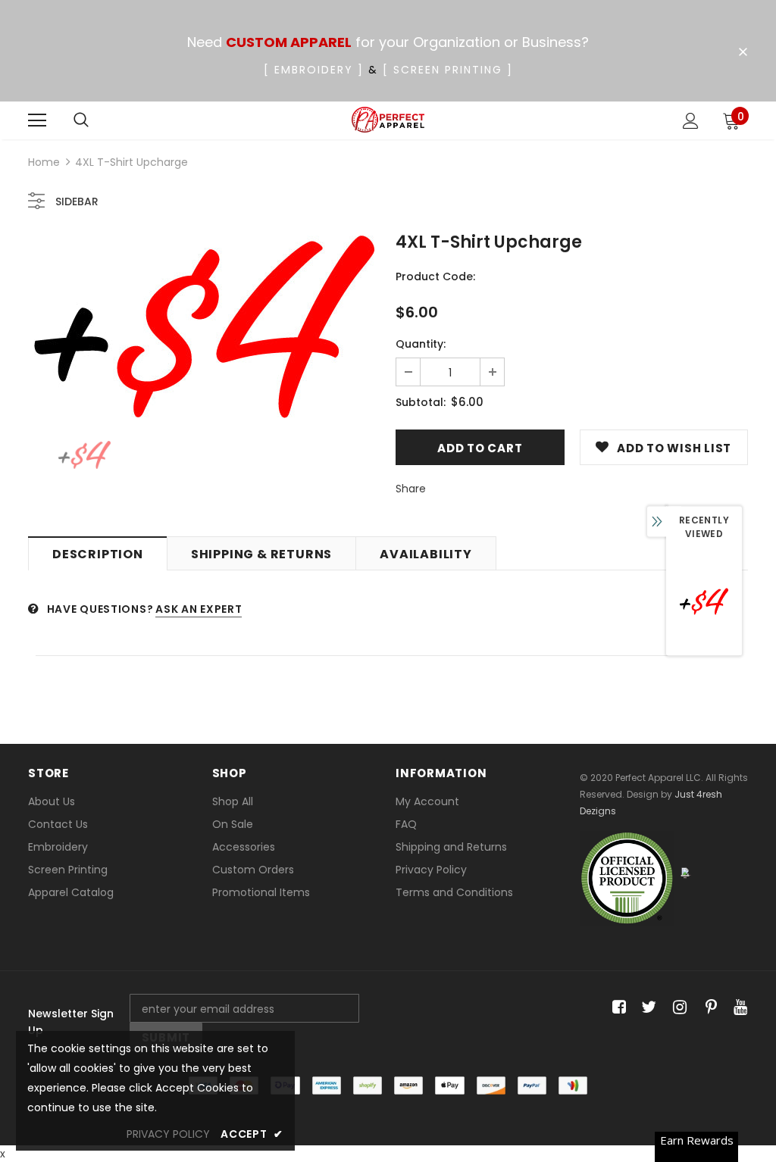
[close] (742, 52)
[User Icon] (691, 121)
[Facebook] (616, 1007)
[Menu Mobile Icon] (37, 120)
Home (44, 162)
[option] (204, 327)
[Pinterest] (707, 1007)
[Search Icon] (81, 120)
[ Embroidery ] (314, 69)
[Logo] (388, 120)
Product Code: (435, 276)
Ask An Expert (198, 609)
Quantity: (421, 343)
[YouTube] (737, 1007)
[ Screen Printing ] (448, 69)
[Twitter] (646, 1007)
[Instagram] (677, 1007)
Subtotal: (421, 402)
